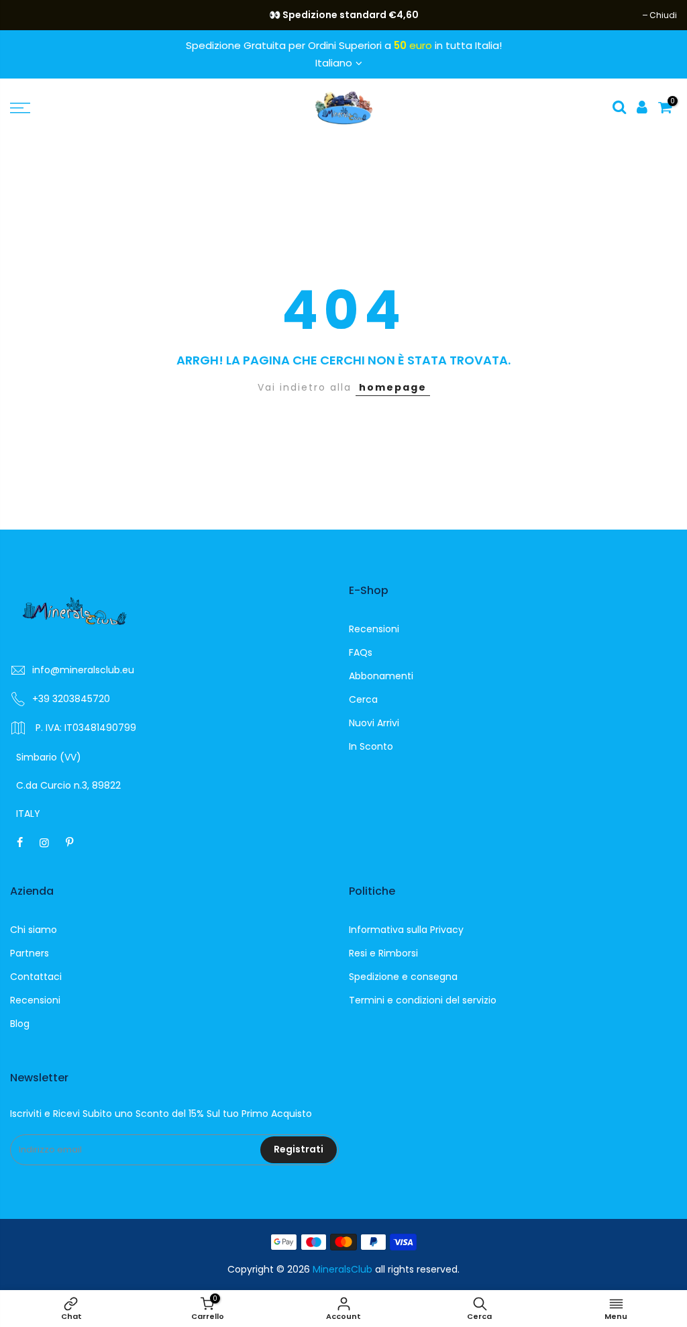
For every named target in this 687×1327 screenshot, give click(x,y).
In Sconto (371, 746)
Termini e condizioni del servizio (422, 1000)
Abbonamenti (381, 676)
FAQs (360, 652)
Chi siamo (33, 929)
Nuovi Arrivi (374, 723)
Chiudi (30, 15)
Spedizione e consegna (403, 976)
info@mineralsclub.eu (83, 670)
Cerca (363, 699)
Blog (20, 1023)
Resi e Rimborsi (383, 953)
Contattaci (36, 976)
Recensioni (374, 629)
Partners (29, 953)
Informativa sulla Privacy (406, 929)
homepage (393, 387)
